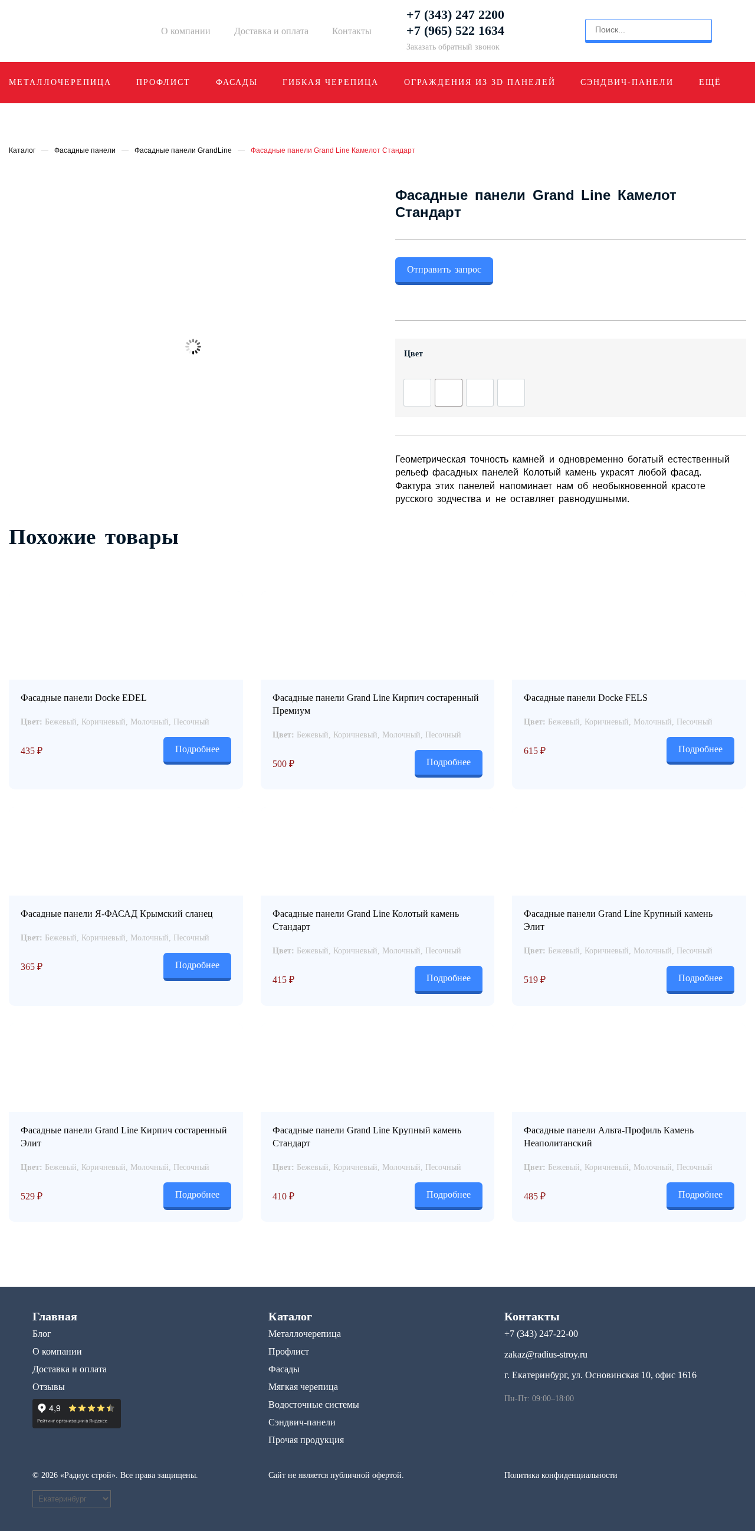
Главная (54, 1316)
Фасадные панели (85, 150)
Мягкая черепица (303, 1387)
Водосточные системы (313, 1404)
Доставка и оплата (271, 31)
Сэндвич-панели (627, 82)
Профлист (163, 82)
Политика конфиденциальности (561, 1475)
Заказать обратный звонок (453, 46)
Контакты (352, 31)
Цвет (413, 353)
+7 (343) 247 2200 (455, 15)
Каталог (22, 150)
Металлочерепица (60, 82)
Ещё (710, 82)
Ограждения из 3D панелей (480, 82)
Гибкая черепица (331, 82)
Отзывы (48, 1387)
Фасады (237, 82)
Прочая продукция (306, 1440)
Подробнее (197, 749)
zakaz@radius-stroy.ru (545, 1354)
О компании (186, 31)
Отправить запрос (444, 269)
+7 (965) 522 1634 (455, 31)
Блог (41, 1334)
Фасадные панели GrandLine (183, 150)
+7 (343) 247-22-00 (541, 1334)
